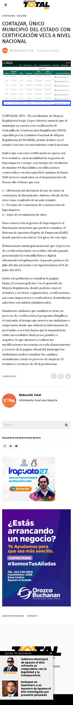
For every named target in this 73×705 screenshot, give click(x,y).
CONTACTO (32, 616)
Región (22, 16)
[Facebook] (54, 376)
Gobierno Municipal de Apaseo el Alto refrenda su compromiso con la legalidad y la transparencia (34, 667)
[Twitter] (68, 376)
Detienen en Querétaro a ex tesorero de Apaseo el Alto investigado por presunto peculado (36, 688)
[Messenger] (61, 376)
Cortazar (8, 16)
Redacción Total (30, 395)
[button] (66, 425)
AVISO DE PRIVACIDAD (13, 616)
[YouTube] (16, 446)
